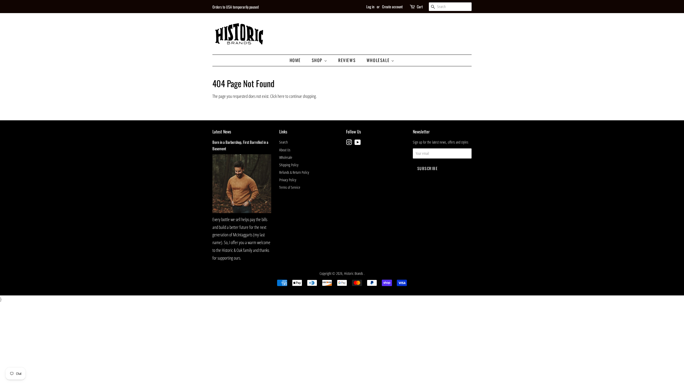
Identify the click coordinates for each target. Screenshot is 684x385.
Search (283, 142)
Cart (420, 6)
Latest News (221, 131)
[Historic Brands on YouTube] (358, 143)
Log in (370, 6)
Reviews (347, 60)
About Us (284, 149)
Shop (318, 60)
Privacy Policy (287, 179)
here (281, 96)
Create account (392, 6)
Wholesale (379, 60)
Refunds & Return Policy (294, 172)
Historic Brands (354, 273)
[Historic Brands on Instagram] (349, 143)
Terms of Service (289, 187)
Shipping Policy (288, 164)
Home (295, 60)
